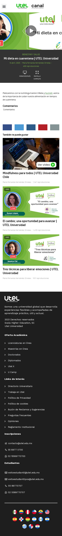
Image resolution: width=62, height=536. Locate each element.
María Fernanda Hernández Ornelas (36, 63)
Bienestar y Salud (31, 54)
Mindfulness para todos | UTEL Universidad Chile (30, 175)
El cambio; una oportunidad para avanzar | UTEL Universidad (30, 223)
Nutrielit (49, 93)
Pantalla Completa (37, 77)
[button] (4, 6)
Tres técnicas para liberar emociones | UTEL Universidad (30, 271)
